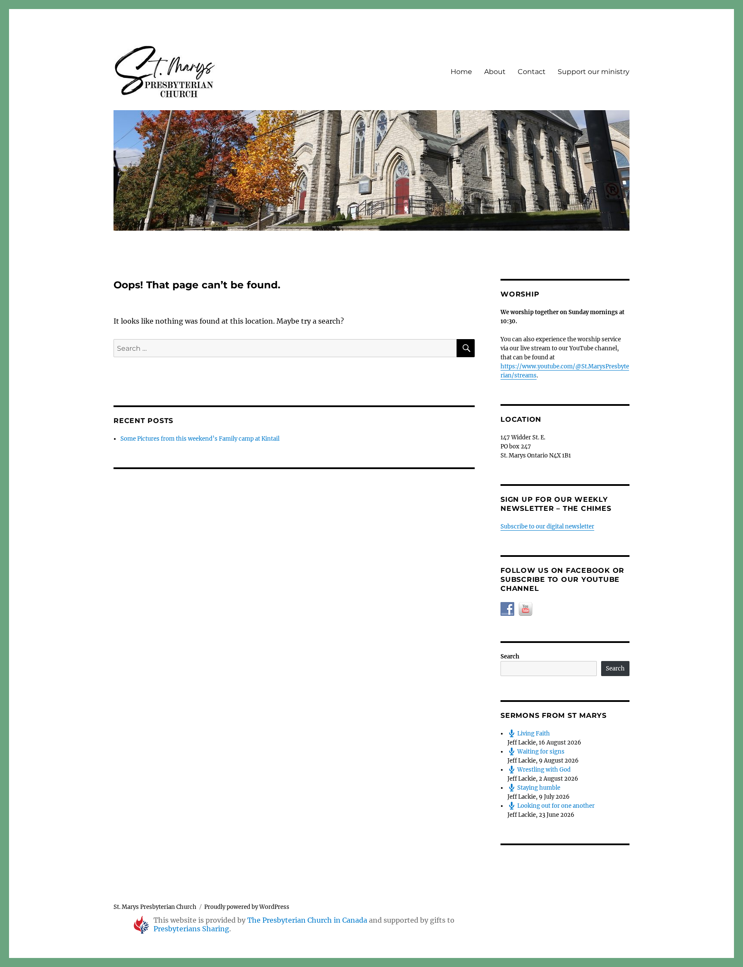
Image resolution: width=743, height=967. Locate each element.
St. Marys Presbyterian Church (155, 907)
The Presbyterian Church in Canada (307, 920)
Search (509, 656)
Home (461, 72)
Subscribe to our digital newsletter (547, 526)
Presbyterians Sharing (191, 928)
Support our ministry (593, 72)
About (495, 72)
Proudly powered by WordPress (246, 907)
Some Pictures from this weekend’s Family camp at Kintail (199, 438)
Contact (532, 72)
